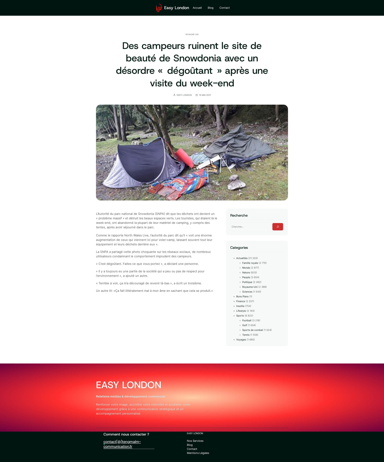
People (246, 277)
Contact (192, 448)
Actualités (242, 258)
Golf (244, 325)
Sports (240, 315)
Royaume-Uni (192, 34)
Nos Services (195, 440)
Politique (247, 282)
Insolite (240, 306)
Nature (246, 272)
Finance (240, 301)
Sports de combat (252, 329)
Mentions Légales (198, 453)
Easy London (176, 7)
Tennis (245, 334)
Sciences (247, 291)
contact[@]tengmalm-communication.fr (122, 444)
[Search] (277, 226)
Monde (246, 267)
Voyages (241, 339)
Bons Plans (242, 296)
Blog (190, 444)
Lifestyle (241, 310)
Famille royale (250, 262)
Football (246, 320)
